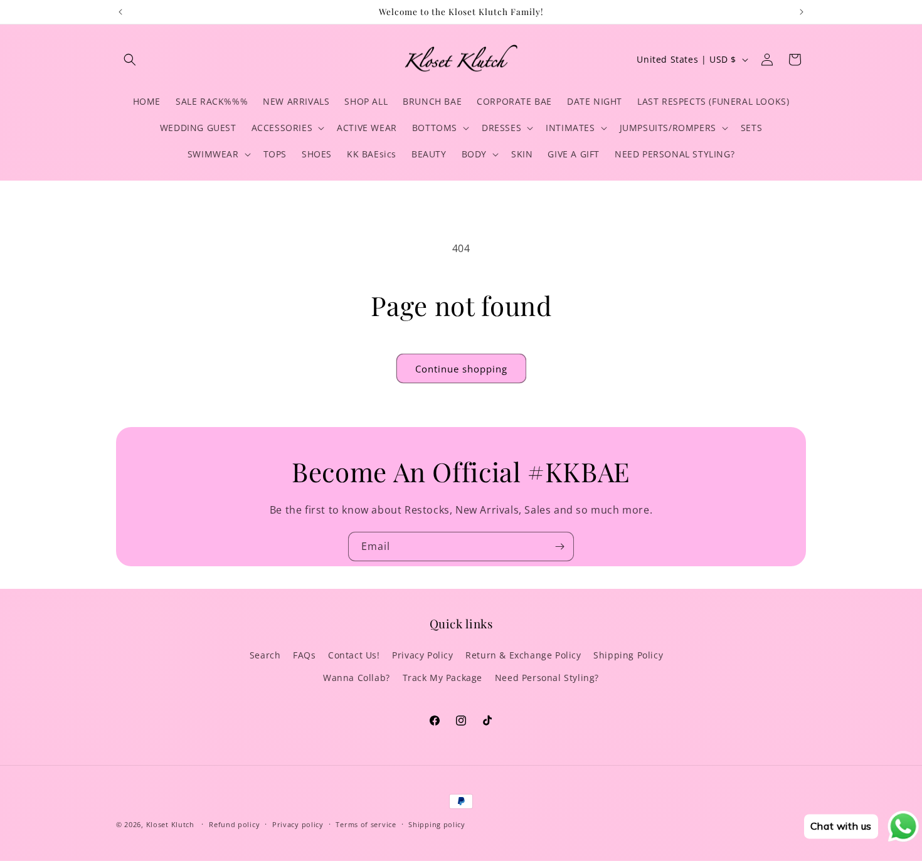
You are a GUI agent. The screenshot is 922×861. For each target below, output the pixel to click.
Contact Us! (354, 655)
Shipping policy (436, 824)
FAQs (304, 655)
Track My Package (443, 678)
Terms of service (366, 824)
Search (265, 655)
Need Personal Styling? (547, 678)
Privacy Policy (422, 655)
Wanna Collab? (356, 678)
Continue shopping (461, 368)
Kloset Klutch (170, 824)
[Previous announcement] (120, 12)
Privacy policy (298, 824)
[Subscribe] (559, 546)
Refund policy (234, 824)
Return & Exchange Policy (523, 655)
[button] (130, 59)
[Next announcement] (801, 12)
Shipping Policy (628, 655)
